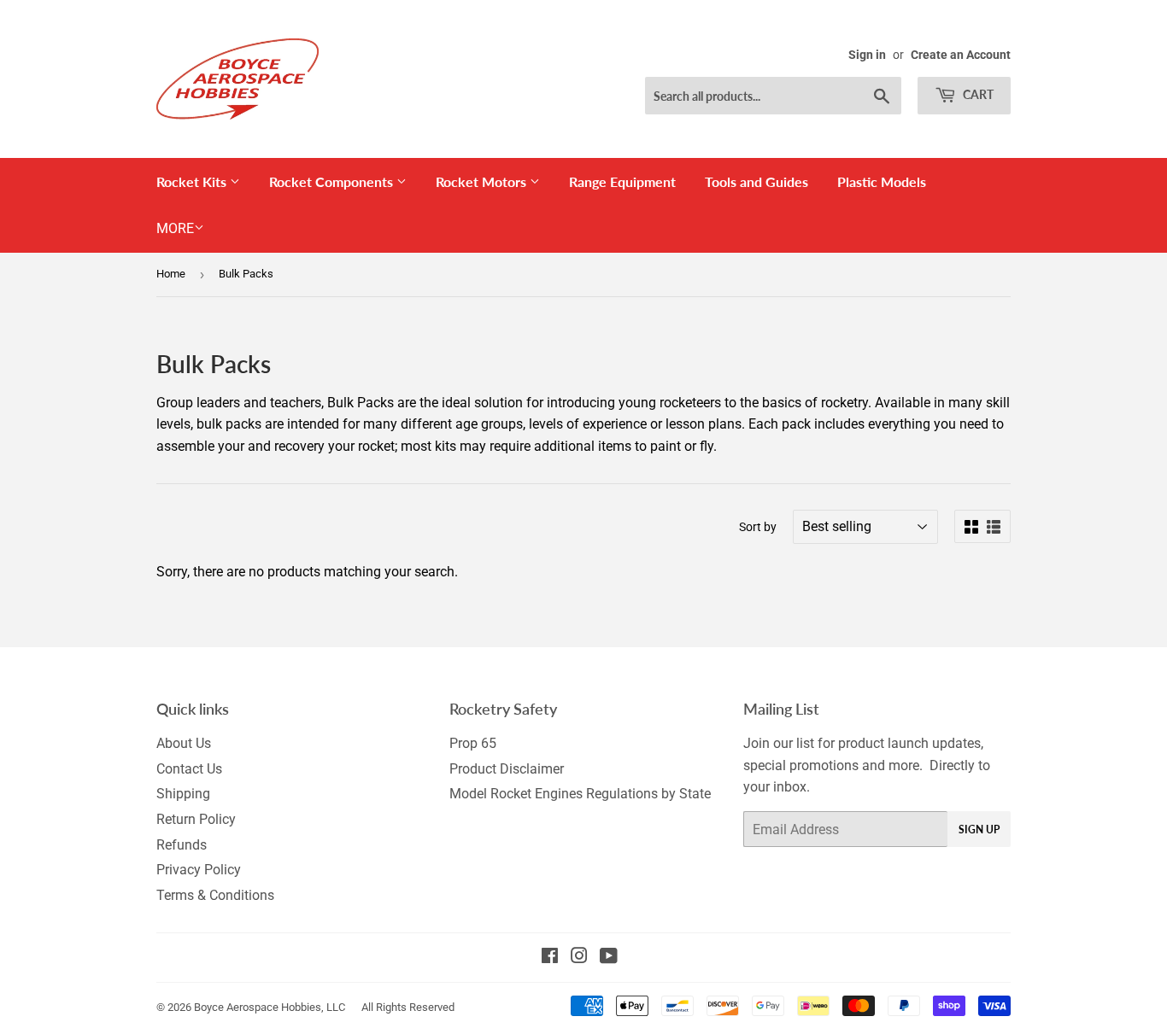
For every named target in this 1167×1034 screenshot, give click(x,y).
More (175, 228)
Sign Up (979, 829)
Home (170, 273)
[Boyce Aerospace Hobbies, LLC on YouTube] (609, 957)
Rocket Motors (483, 181)
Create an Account (961, 54)
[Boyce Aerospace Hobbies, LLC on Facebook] (550, 957)
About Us (183, 743)
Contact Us (189, 769)
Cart (977, 94)
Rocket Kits (193, 181)
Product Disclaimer (506, 769)
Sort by (758, 527)
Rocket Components (332, 181)
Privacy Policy (198, 870)
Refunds (181, 845)
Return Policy (196, 819)
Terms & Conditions (215, 895)
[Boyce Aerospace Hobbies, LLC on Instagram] (579, 957)
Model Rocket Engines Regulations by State (580, 794)
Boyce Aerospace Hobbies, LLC (269, 1007)
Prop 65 (472, 743)
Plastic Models (881, 181)
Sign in (867, 54)
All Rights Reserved (407, 1007)
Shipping (183, 794)
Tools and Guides (756, 181)
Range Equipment (622, 181)
